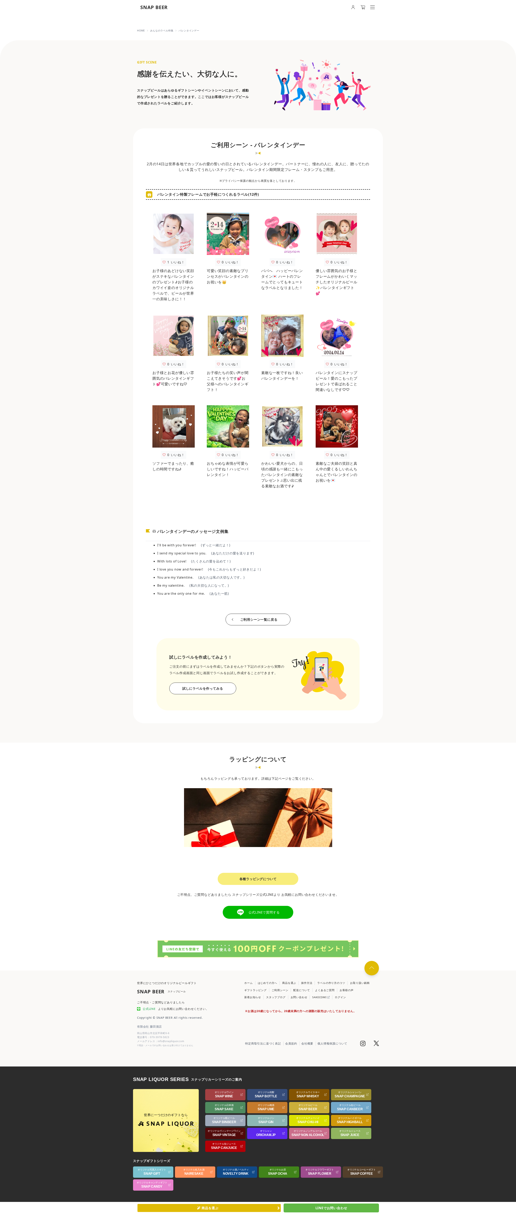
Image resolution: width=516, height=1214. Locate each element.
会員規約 (291, 1043)
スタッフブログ (276, 997)
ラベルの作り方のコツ (331, 983)
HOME (141, 30)
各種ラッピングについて (258, 879)
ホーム (248, 983)
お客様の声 (347, 990)
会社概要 (307, 1043)
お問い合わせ (299, 997)
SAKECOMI (319, 997)
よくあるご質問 (325, 990)
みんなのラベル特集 (161, 30)
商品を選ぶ (289, 983)
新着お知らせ (252, 997)
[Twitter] (376, 1044)
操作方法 (306, 983)
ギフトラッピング (255, 990)
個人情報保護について (332, 1043)
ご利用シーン (280, 990)
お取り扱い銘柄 (360, 983)
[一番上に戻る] (371, 968)
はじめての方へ (267, 983)
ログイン (340, 997)
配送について (301, 990)
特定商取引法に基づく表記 (263, 1043)
